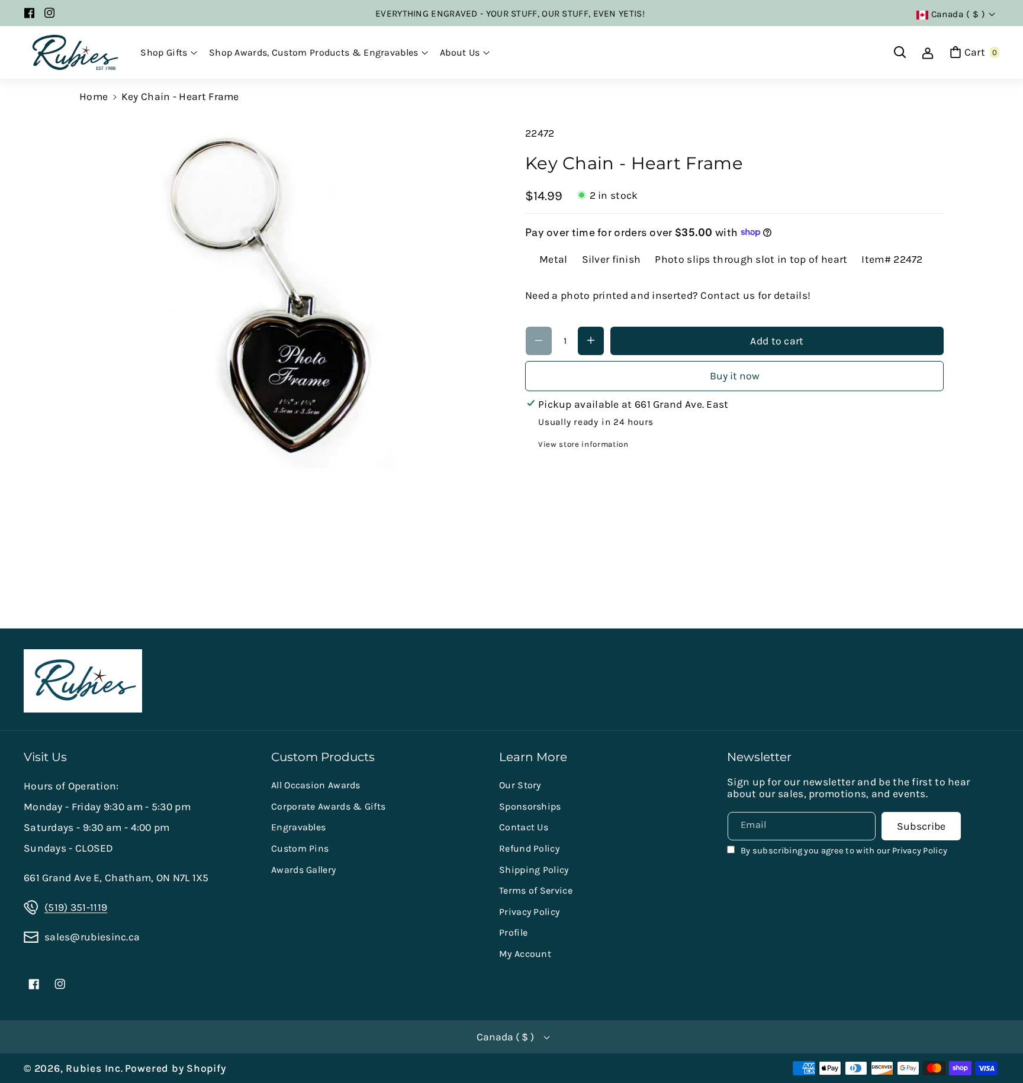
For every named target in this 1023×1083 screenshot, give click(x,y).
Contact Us (523, 827)
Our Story (520, 785)
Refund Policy (529, 848)
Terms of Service (535, 890)
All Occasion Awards (316, 785)
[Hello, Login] (928, 52)
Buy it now (735, 375)
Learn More (533, 757)
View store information (583, 443)
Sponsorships (530, 806)
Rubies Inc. (94, 1068)
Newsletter (759, 757)
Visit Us (45, 757)
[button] (168, 53)
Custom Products (323, 757)
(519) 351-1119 (75, 907)
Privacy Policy (529, 911)
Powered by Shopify (175, 1068)
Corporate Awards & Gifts (328, 806)
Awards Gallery (303, 869)
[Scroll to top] (996, 1044)
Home (93, 96)
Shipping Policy (534, 869)
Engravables (298, 827)
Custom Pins (300, 848)
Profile (513, 932)
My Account (525, 953)
